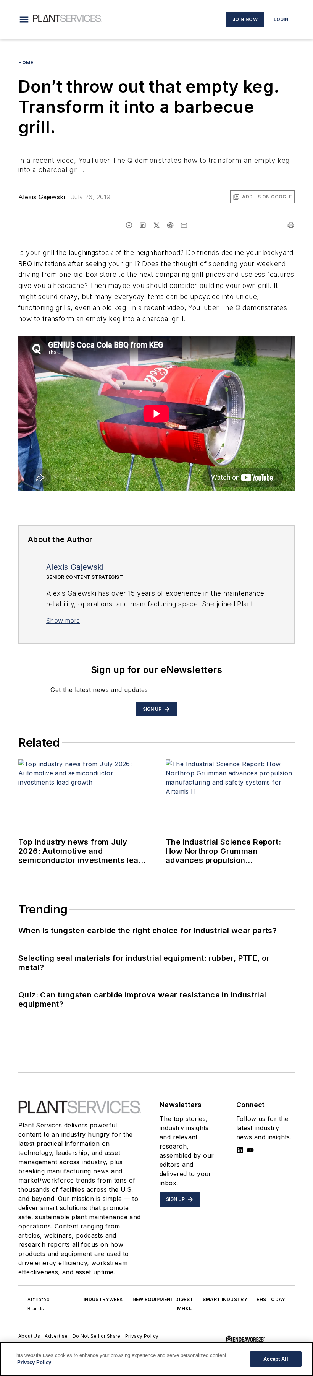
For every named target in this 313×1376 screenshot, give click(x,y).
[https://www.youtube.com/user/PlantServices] (250, 1150)
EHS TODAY (271, 1299)
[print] (291, 225)
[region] (156, 1359)
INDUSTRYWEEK (103, 1299)
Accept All (275, 1359)
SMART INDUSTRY (225, 1299)
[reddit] (170, 225)
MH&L (184, 1308)
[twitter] (156, 225)
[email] (184, 225)
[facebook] (129, 225)
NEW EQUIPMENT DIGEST (163, 1299)
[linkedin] (143, 225)
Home (25, 62)
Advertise (56, 1336)
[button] (24, 19)
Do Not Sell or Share (97, 1336)
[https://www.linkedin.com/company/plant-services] (240, 1150)
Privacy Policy (142, 1336)
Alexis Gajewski (41, 197)
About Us (29, 1336)
